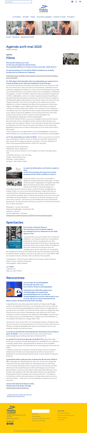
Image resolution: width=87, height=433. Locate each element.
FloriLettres (70, 17)
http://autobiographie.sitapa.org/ (17, 388)
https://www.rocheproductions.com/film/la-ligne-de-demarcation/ (29, 215)
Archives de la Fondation (63, 413)
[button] (41, 411)
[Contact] (80, 1)
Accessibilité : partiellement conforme (41, 418)
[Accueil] (43, 8)
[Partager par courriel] (72, 46)
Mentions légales (36, 416)
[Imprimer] (75, 46)
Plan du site (35, 414)
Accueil (8, 37)
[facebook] (12, 423)
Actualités (26, 17)
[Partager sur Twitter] (65, 46)
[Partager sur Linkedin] (69, 46)
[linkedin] (10, 423)
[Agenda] (72, 1)
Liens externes (61, 419)
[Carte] (76, 1)
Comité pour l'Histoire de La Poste (66, 415)
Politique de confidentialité (38, 420)
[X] (8, 423)
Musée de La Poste (62, 417)
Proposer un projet (59, 17)
